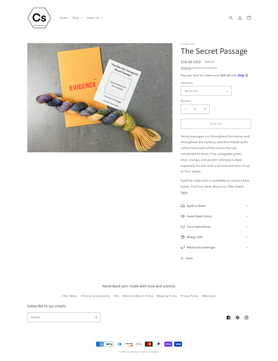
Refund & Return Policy (138, 296)
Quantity (186, 101)
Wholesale (209, 296)
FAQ (116, 296)
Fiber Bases (69, 296)
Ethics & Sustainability (95, 296)
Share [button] (189, 258)
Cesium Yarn (133, 351)
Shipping (186, 67)
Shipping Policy (167, 296)
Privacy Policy (189, 296)
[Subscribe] (95, 317)
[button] (77, 17)
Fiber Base (187, 83)
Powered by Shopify (149, 351)
